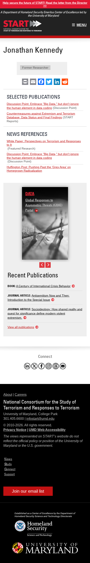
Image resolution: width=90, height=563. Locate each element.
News (8, 459)
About (7, 394)
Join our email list (28, 491)
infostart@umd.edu (40, 418)
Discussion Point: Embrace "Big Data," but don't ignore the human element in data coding (43, 155)
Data (29, 193)
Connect (9, 469)
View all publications (21, 327)
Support (9, 474)
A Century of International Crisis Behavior (43, 286)
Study (8, 464)
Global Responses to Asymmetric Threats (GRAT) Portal (43, 205)
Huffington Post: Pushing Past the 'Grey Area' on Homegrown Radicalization (39, 169)
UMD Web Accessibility (47, 430)
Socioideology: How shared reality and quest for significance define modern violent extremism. (45, 313)
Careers (21, 394)
